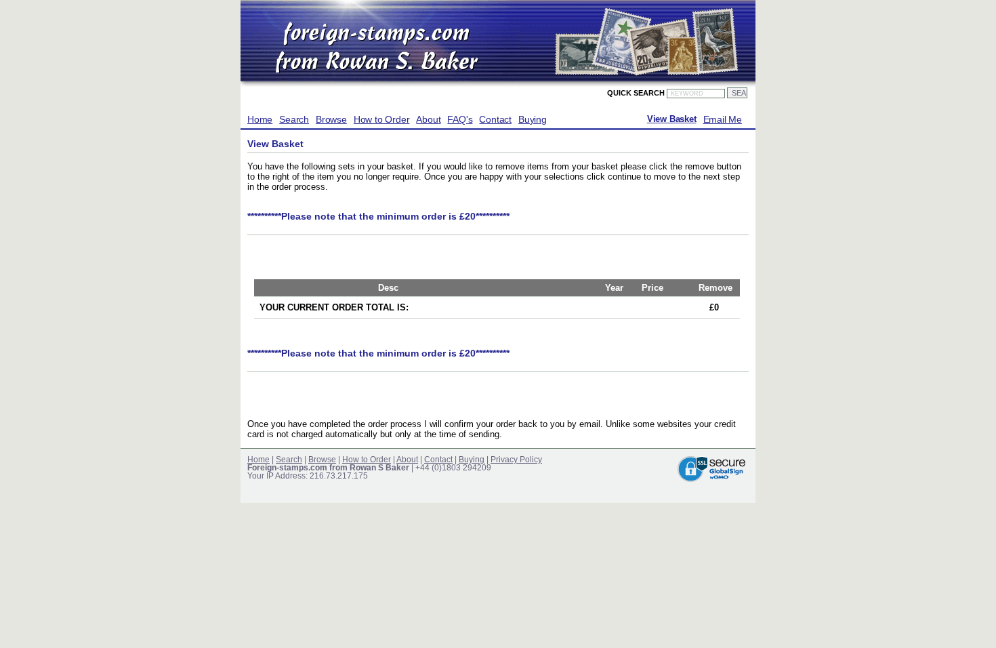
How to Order (382, 119)
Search (294, 119)
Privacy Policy (516, 459)
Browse (331, 119)
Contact (495, 119)
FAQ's (459, 119)
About (428, 119)
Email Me (722, 119)
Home (259, 119)
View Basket (672, 119)
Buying (532, 119)
